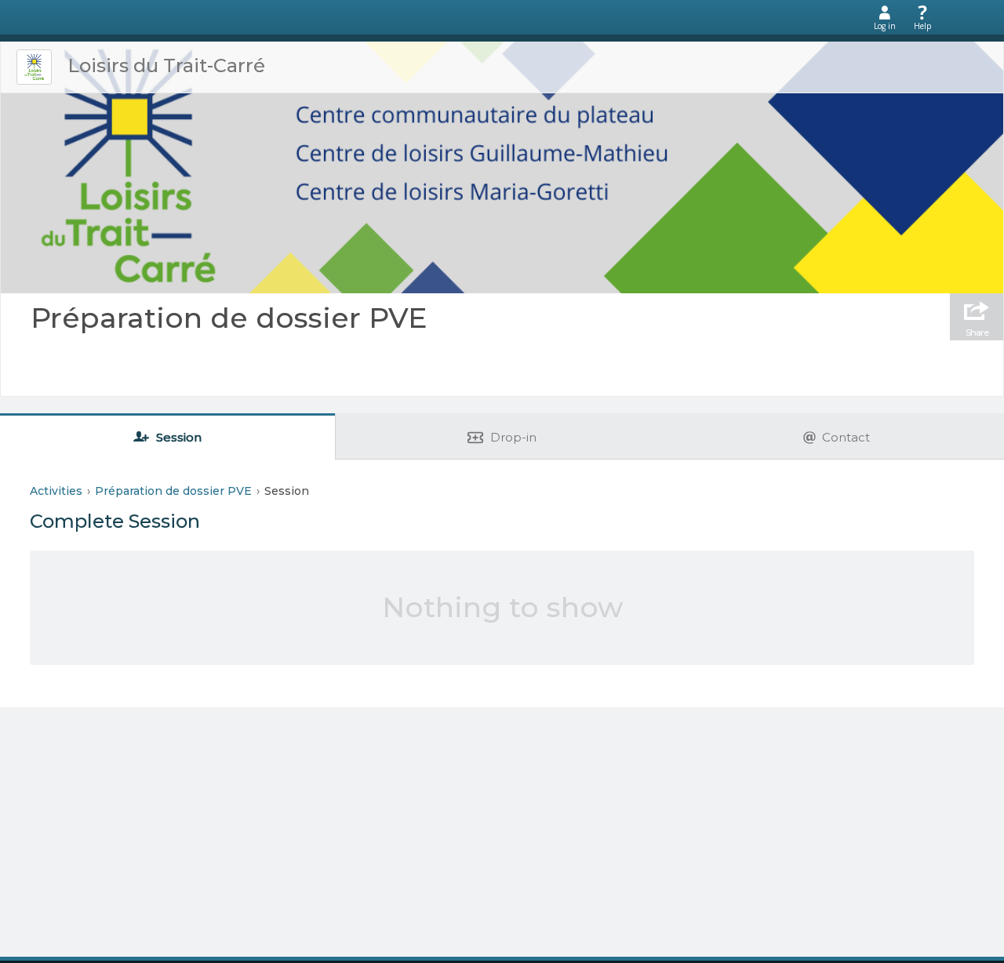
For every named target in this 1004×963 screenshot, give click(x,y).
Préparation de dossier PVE (229, 317)
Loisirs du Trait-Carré (166, 65)
